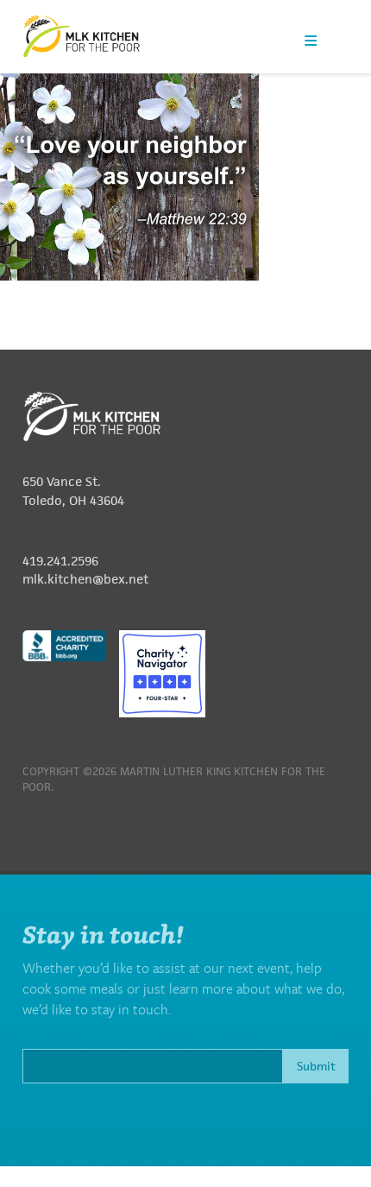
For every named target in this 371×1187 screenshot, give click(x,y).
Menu (310, 40)
